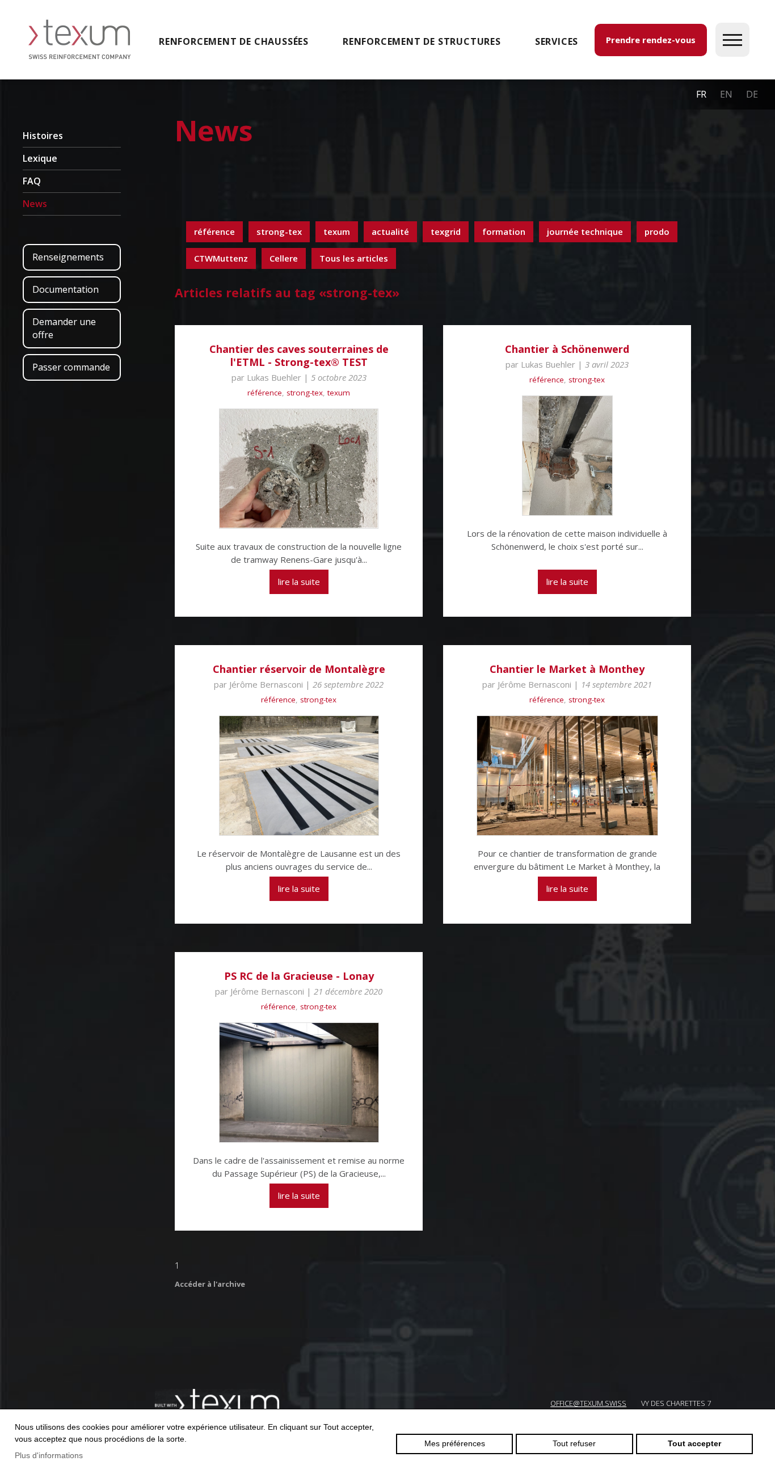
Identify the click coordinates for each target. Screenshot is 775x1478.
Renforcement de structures (422, 41)
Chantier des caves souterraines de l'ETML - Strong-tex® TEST (299, 355)
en (726, 94)
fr (701, 94)
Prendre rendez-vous (651, 39)
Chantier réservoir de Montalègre (299, 669)
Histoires (43, 135)
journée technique (585, 231)
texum (336, 231)
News (35, 203)
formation (503, 231)
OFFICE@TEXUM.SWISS (588, 1403)
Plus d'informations (49, 1455)
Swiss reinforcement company (217, 1403)
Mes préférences (454, 1443)
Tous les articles (353, 258)
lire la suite (299, 581)
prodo (657, 231)
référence (214, 231)
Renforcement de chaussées (234, 41)
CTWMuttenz (221, 258)
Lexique (40, 158)
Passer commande (71, 367)
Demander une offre (64, 328)
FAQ (32, 181)
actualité (390, 231)
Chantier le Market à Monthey (567, 669)
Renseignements (68, 257)
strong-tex (279, 231)
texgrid (446, 231)
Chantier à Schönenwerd (567, 349)
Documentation (65, 289)
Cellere (283, 258)
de (752, 94)
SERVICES (556, 41)
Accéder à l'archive (210, 1284)
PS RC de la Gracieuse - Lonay (299, 976)
